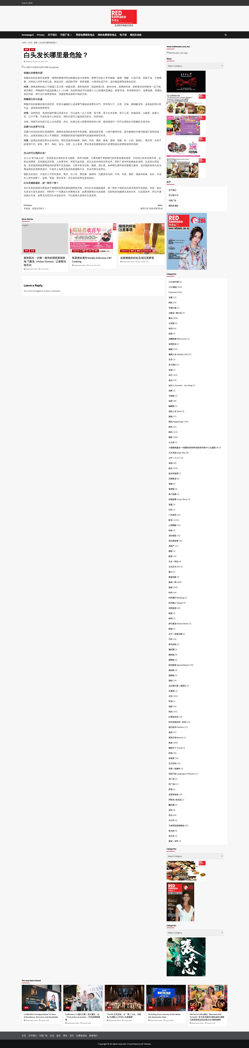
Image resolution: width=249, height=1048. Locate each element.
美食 (96, 251)
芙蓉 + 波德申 (174, 768)
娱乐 (170, 468)
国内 (170, 432)
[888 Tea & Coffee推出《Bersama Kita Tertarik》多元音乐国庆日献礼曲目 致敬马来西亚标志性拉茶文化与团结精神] (207, 998)
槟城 (170, 629)
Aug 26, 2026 (128, 1020)
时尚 (170, 592)
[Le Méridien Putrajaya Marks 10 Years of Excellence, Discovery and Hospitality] (41, 998)
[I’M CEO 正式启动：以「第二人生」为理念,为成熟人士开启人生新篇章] (124, 998)
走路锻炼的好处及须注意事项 (137, 258)
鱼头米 (171, 836)
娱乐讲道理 (173, 473)
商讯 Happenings (176, 421)
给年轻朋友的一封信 (177, 722)
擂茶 (170, 551)
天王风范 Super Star (177, 453)
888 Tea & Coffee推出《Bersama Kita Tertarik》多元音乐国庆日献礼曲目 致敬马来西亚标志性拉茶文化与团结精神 (207, 1017)
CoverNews (133, 1044)
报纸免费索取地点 (107, 35)
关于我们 (52, 35)
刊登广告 (65, 35)
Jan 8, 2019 (92, 265)
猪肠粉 (171, 675)
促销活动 (172, 344)
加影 (170, 390)
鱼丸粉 (171, 830)
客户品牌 (172, 494)
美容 (170, 732)
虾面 (170, 789)
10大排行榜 (174, 282)
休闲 (26, 251)
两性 (170, 302)
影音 (170, 520)
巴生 (170, 509)
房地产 (171, 546)
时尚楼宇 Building (176, 597)
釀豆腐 (171, 805)
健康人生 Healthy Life (144, 251)
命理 (170, 401)
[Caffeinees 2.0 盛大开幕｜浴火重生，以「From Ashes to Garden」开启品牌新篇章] (83, 998)
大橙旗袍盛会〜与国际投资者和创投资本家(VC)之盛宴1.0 (193, 447)
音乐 (170, 815)
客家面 (171, 489)
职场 (170, 753)
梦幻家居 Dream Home (178, 623)
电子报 (123, 35)
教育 (170, 556)
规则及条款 (136, 35)
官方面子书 (173, 195)
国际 (170, 437)
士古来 (171, 442)
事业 (170, 318)
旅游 (170, 587)
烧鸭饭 (171, 660)
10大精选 (173, 287)
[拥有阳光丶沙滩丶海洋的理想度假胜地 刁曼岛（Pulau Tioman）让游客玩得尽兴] (45, 238)
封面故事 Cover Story (178, 499)
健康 (26, 49)
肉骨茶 (171, 758)
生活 (32, 49)
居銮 (170, 504)
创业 (170, 380)
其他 (170, 370)
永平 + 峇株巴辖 (175, 634)
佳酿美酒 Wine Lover (178, 339)
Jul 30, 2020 (45, 269)
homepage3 (28, 35)
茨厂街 (171, 779)
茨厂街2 (172, 784)
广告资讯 (172, 515)
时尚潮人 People (176, 603)
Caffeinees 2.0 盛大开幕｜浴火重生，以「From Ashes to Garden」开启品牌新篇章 (82, 1017)
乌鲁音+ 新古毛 (175, 313)
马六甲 (171, 820)
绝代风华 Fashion (176, 727)
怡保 (170, 530)
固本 (170, 427)
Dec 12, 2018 (141, 262)
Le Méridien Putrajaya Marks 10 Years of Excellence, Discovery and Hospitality (41, 1015)
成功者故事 (173, 541)
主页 (24, 1035)
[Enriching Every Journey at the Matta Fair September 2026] (166, 998)
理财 (170, 680)
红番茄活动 (173, 717)
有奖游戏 (172, 608)
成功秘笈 (172, 535)
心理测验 (172, 525)
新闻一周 (172, 582)
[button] (225, 35)
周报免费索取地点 (85, 35)
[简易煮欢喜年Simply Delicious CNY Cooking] (93, 238)
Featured (76, 251)
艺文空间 (172, 763)
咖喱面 (171, 406)
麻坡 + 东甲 (173, 841)
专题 (170, 297)
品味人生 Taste (175, 411)
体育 (170, 333)
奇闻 (170, 463)
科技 (170, 711)
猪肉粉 (171, 670)
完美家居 (172, 478)
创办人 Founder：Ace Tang (180, 385)
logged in (39, 291)
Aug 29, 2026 (86, 1023)
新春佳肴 (172, 577)
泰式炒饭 (172, 644)
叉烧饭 (171, 396)
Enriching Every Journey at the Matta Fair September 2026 (164, 1015)
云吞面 (171, 323)
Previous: (35, 207)
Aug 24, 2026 (169, 1020)
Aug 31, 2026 (45, 1020)
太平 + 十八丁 (174, 458)
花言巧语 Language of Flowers (182, 774)
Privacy (40, 35)
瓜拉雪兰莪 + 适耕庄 (177, 686)
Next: (152, 207)
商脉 (170, 416)
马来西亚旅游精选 (176, 825)
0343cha (29, 62)
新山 (170, 572)
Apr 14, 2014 (39, 62)
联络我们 (93, 1035)
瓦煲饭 (171, 691)
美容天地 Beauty (176, 737)
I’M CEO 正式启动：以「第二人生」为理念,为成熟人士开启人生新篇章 (124, 1015)
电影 (170, 706)
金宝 (170, 810)
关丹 (170, 359)
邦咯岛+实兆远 (175, 799)
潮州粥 (171, 649)
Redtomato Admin (32, 269)
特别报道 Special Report (179, 665)
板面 (170, 613)
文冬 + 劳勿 (173, 561)
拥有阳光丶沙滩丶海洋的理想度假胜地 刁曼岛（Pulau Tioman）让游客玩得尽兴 (45, 261)
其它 (170, 375)
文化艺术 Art (174, 566)
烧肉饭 (171, 654)
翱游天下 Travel (175, 748)
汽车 (170, 639)
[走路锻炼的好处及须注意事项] (141, 238)
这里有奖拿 (173, 794)
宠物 (170, 484)
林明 (170, 618)
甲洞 (170, 701)
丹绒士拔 (172, 308)
